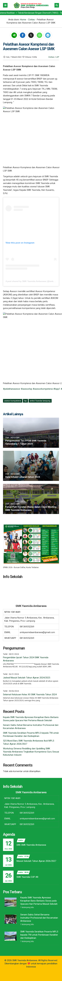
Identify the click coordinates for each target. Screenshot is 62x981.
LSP (57, 57)
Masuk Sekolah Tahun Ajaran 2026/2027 (36, 861)
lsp (25, 401)
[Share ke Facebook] (23, 35)
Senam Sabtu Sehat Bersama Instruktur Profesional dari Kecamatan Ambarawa (39, 917)
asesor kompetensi (12, 401)
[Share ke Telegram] (48, 35)
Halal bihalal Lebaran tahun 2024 (22, 477)
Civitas (31, 19)
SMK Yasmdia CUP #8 (27, 877)
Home (23, 19)
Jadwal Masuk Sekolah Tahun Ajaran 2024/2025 (26, 677)
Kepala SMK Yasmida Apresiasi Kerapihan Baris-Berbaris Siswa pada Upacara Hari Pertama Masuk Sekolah (38, 900)
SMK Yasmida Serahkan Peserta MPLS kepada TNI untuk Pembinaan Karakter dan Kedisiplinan (39, 934)
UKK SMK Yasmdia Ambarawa (31, 845)
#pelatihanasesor (11, 389)
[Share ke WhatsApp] (39, 35)
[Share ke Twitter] (31, 35)
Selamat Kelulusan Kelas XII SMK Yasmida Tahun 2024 (30, 694)
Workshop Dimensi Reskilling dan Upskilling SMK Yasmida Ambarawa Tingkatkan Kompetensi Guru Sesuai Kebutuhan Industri (31, 751)
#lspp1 (56, 389)
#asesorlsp (26, 389)
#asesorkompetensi (43, 389)
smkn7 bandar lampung (40, 401)
